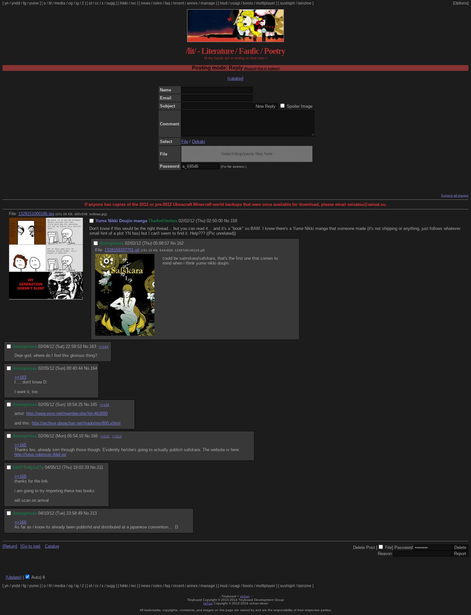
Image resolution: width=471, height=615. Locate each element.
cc (97, 3)
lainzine (304, 3)
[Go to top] (30, 546)
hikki (124, 3)
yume (34, 3)
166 (94, 436)
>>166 (104, 405)
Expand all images (454, 195)
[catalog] (235, 78)
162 (180, 243)
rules (157, 3)
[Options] (460, 3)
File (184, 141)
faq (167, 3)
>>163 (20, 377)
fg (24, 3)
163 (92, 346)
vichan (245, 596)
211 (100, 467)
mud (223, 3)
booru (248, 3)
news (145, 3)
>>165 (20, 444)
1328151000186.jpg (36, 213)
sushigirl (287, 3)
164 (93, 368)
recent (178, 3)
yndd (16, 3)
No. (227, 220)
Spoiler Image (299, 106)
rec (133, 3)
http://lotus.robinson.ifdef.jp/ (40, 454)
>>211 (105, 436)
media (59, 3)
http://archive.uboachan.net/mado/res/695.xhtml (76, 423)
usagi (235, 3)
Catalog (52, 546)
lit (50, 3)
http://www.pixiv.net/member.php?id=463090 (67, 413)
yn (6, 3)
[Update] (13, 577)
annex (192, 3)
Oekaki (198, 141)
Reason (385, 553)
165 (93, 404)
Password (403, 547)
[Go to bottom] (268, 68)
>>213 (117, 436)
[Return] (250, 68)
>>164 (103, 347)
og (70, 3)
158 (233, 220)
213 (93, 513)
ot (90, 3)
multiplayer (265, 3)
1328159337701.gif (121, 250)
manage (208, 3)
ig (77, 3)
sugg (110, 3)
